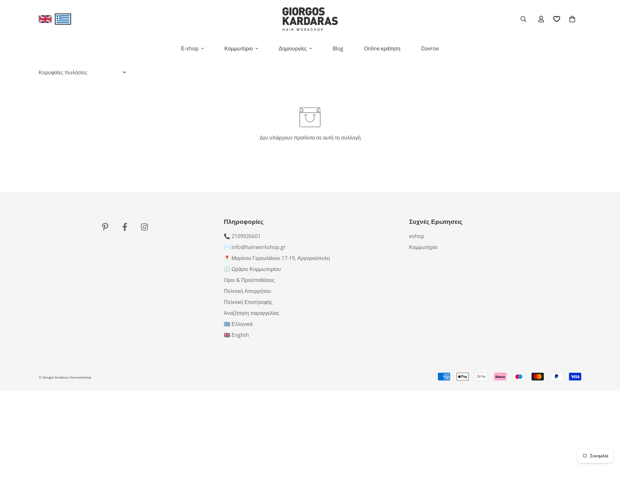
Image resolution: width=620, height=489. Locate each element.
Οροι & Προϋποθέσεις (249, 280)
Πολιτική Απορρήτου (247, 291)
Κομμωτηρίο (423, 247)
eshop (416, 236)
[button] (572, 19)
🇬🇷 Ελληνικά (238, 324)
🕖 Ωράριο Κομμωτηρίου (252, 269)
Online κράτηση (382, 48)
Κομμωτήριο (238, 48)
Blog (338, 48)
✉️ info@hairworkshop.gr (255, 247)
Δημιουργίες (293, 48)
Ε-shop (190, 48)
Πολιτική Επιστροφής (248, 302)
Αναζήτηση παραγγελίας (251, 313)
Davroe (430, 48)
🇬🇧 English (236, 334)
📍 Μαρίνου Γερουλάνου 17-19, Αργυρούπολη (277, 258)
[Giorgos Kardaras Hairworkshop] (310, 19)
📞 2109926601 (242, 236)
